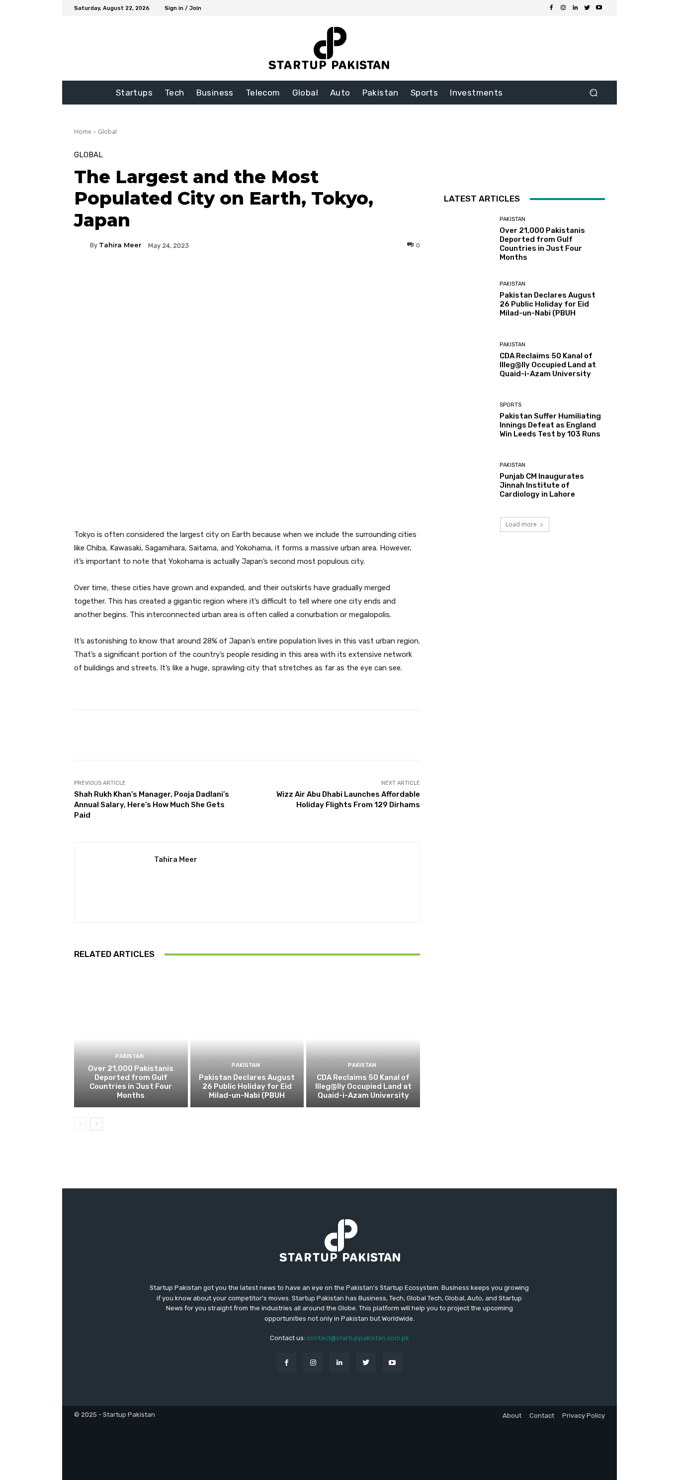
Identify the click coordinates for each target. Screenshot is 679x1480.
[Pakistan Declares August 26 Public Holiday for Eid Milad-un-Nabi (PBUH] (247, 1038)
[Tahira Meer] (82, 245)
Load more (521, 524)
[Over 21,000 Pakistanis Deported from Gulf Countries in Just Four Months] (131, 1038)
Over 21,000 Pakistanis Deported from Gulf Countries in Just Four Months (130, 1082)
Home (82, 131)
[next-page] (96, 1123)
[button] (593, 93)
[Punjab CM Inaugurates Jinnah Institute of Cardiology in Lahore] (468, 480)
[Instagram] (563, 8)
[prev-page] (80, 1123)
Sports (510, 405)
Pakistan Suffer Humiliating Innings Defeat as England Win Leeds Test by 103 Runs (550, 425)
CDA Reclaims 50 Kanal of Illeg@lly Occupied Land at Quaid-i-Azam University (363, 1086)
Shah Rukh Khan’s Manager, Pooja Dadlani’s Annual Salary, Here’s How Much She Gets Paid (151, 805)
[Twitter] (587, 8)
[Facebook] (551, 8)
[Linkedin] (575, 8)
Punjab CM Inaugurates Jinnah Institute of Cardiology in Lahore (542, 485)
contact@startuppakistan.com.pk (358, 1338)
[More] (342, 280)
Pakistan (129, 1056)
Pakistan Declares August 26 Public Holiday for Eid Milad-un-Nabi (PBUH (247, 1086)
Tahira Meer (120, 245)
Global (107, 131)
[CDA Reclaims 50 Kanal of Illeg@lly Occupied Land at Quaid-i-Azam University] (363, 1038)
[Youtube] (599, 8)
